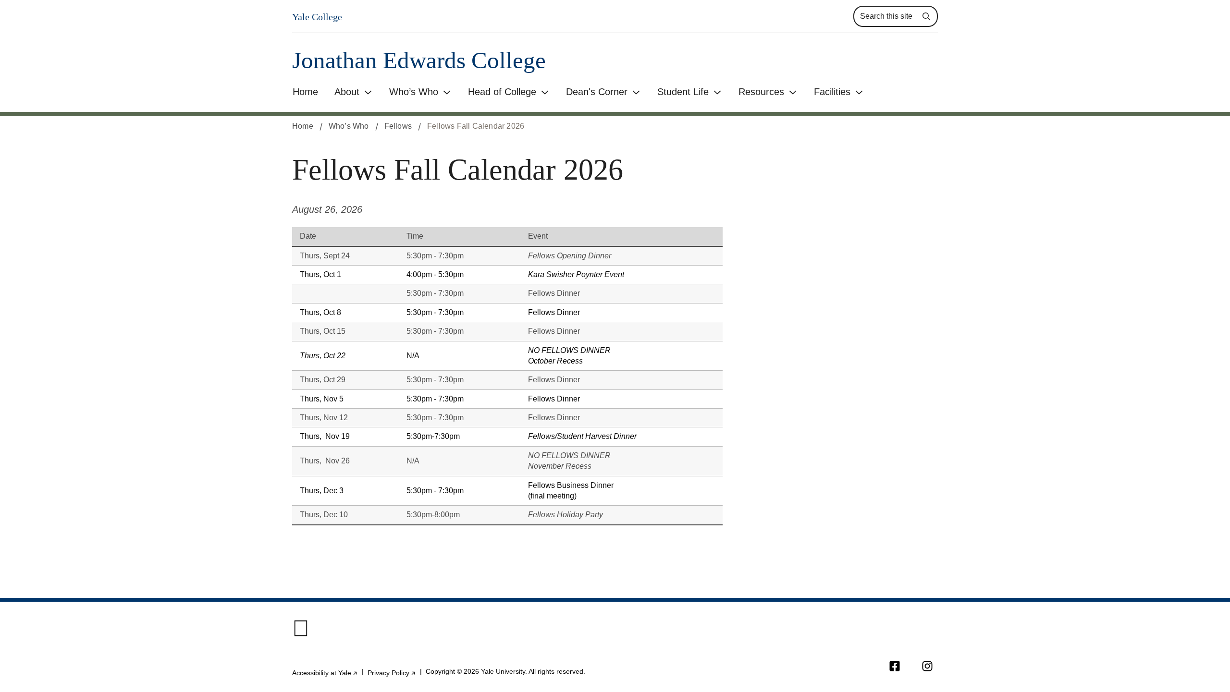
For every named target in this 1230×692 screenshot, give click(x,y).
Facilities (832, 91)
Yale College (317, 17)
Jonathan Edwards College (419, 60)
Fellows (398, 126)
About (346, 91)
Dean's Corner (596, 91)
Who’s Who (413, 91)
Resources (761, 91)
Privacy (392, 673)
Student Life (683, 91)
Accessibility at (325, 673)
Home (305, 91)
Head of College (502, 91)
